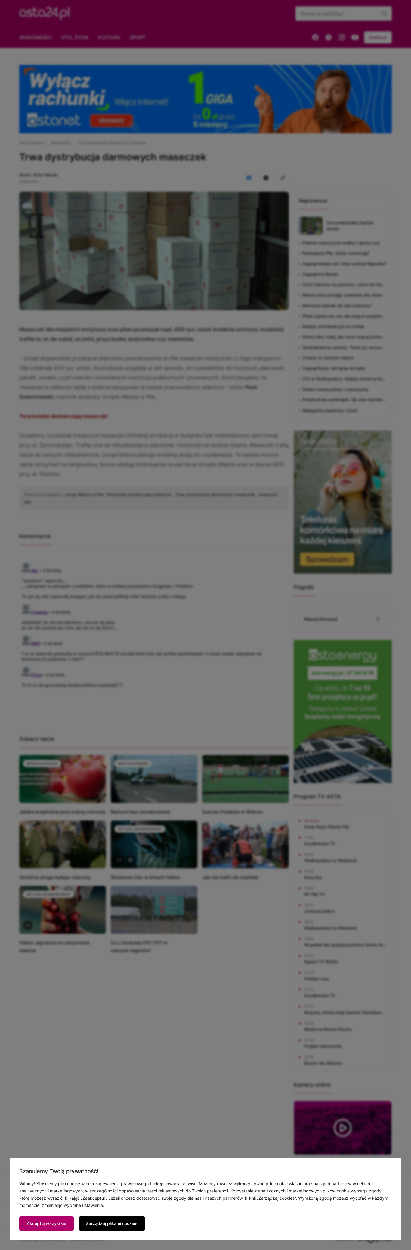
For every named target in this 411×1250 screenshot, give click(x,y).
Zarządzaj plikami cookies (112, 1223)
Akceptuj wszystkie (46, 1223)
